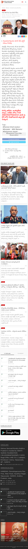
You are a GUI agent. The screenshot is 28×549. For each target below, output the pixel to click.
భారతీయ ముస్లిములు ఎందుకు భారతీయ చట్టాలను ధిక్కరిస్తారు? (17, 393)
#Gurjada (4, 16)
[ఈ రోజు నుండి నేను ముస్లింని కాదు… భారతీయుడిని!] (4, 405)
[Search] (26, 2)
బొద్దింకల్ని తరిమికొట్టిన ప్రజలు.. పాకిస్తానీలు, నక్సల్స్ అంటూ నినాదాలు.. (13, 309)
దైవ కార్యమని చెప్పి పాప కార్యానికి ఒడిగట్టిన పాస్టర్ (15, 375)
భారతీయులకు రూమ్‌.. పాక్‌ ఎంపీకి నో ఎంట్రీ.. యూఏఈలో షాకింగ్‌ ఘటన (13, 187)
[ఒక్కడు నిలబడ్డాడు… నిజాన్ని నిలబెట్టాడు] (4, 382)
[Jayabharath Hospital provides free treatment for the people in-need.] (4, 360)
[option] (14, 532)
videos (7, 534)
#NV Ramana (9, 16)
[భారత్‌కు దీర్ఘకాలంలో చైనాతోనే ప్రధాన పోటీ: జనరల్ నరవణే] (14, 214)
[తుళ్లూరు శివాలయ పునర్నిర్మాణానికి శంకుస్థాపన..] (14, 251)
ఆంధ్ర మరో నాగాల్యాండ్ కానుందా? (16, 398)
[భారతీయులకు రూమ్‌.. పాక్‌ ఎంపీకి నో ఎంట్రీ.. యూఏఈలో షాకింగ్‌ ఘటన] (14, 175)
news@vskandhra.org (11, 484)
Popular (7, 353)
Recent (21, 353)
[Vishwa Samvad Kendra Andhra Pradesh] (7, 2)
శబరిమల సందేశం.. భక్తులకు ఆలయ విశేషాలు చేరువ (13, 332)
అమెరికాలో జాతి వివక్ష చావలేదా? (15, 386)
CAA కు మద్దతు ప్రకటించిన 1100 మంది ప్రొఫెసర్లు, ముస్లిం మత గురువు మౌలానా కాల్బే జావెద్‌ (16, 418)
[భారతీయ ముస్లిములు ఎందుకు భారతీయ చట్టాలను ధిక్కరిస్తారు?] (4, 393)
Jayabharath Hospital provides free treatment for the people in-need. (17, 360)
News (4, 10)
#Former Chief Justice (17, 14)
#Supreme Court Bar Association (8, 17)
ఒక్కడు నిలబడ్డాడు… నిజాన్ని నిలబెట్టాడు (17, 380)
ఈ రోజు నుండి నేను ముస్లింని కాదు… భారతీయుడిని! (16, 405)
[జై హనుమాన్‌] (4, 412)
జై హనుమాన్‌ (11, 410)
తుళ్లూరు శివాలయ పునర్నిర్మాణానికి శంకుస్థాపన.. (10, 263)
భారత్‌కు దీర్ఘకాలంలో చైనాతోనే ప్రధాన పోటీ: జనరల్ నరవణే (13, 226)
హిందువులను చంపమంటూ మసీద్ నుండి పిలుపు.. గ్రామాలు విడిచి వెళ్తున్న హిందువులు (17, 368)
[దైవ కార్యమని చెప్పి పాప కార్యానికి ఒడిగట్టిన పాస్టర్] (4, 375)
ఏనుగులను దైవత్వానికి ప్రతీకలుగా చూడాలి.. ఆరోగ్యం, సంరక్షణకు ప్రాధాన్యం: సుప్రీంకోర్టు (13, 286)
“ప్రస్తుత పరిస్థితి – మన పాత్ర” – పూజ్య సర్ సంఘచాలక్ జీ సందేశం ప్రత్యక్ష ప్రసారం (12, 537)
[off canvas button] (22, 2)
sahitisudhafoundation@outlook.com (14, 464)
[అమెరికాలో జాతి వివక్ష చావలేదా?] (4, 387)
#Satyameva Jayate (16, 16)
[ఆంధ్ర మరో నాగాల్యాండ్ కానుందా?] (4, 400)
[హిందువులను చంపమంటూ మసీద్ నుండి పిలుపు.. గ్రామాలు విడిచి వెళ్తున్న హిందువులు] (4, 367)
